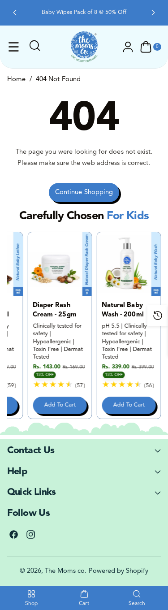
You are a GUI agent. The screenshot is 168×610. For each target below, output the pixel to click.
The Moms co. (66, 571)
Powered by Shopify (119, 571)
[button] (14, 12)
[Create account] (128, 47)
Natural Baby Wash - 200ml (123, 310)
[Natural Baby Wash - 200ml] (129, 264)
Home (16, 79)
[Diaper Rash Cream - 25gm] (60, 264)
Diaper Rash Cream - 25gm (55, 310)
